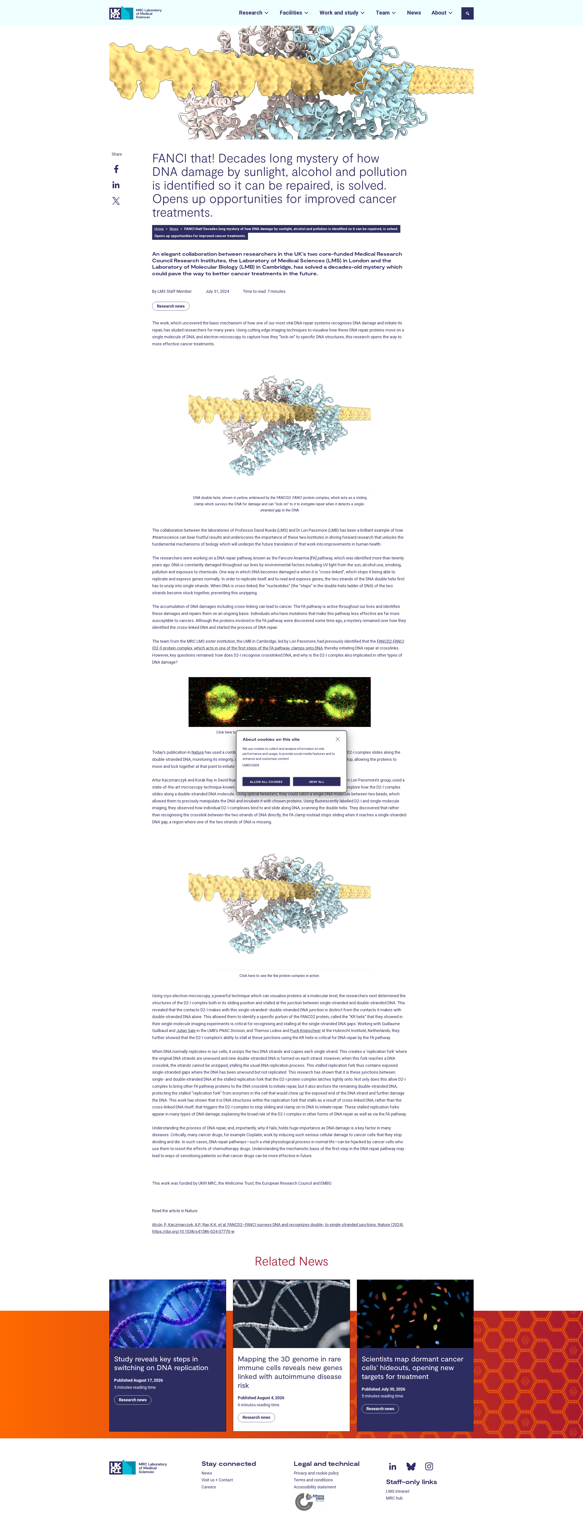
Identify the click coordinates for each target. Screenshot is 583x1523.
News (414, 13)
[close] (337, 739)
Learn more (251, 765)
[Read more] (168, 1314)
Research (250, 13)
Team (383, 13)
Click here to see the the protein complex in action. (280, 976)
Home (159, 229)
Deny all (316, 781)
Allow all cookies (266, 781)
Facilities (291, 13)
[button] (467, 13)
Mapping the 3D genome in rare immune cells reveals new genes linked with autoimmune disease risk (290, 1371)
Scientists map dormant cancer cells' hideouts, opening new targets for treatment (412, 1367)
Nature (198, 752)
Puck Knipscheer (305, 1030)
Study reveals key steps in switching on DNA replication (161, 1363)
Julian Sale (186, 1030)
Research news (171, 306)
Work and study (339, 13)
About (439, 13)
